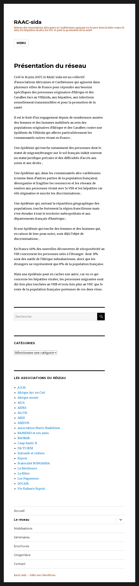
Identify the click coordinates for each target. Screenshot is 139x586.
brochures (21, 546)
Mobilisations (23, 528)
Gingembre (22, 555)
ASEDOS (23, 423)
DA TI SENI (25, 448)
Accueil (19, 511)
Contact (20, 564)
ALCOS (22, 413)
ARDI (21, 418)
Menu (21, 43)
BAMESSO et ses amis (33, 433)
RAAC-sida (27, 22)
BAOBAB (24, 438)
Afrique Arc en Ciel (31, 392)
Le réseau (21, 519)
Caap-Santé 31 (27, 443)
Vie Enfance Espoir (31, 488)
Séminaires (22, 537)
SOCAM (23, 483)
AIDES (22, 407)
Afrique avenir (28, 397)
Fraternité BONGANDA (34, 463)
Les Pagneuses (28, 478)
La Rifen (24, 473)
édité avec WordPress (42, 575)
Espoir (22, 458)
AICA (21, 402)
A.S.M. (22, 387)
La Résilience (27, 468)
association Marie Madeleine (39, 428)
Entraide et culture (31, 453)
